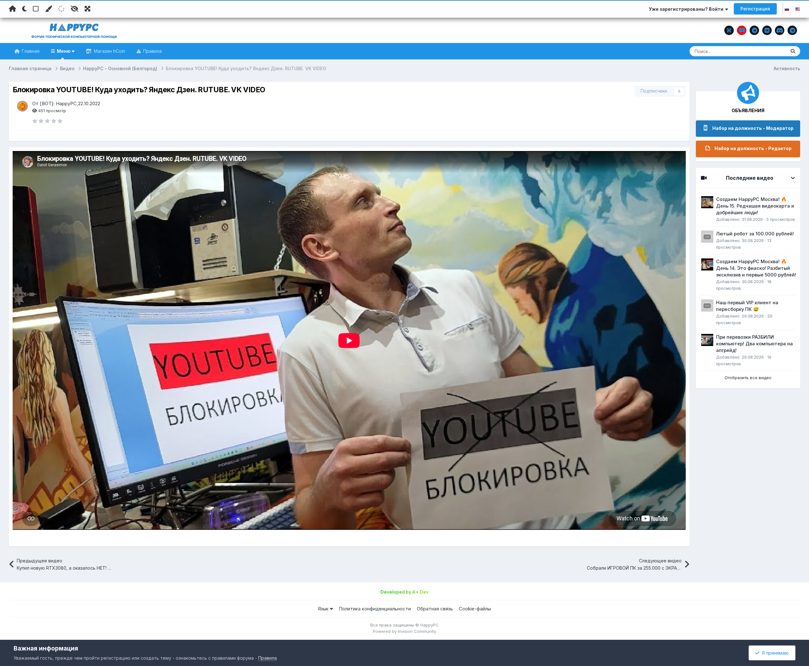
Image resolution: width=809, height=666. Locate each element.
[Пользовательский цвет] (48, 9)
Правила (152, 51)
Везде (771, 51)
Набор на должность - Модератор (753, 128)
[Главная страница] (12, 9)
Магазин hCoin (109, 51)
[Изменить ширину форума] (87, 9)
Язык (324, 609)
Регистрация (755, 8)
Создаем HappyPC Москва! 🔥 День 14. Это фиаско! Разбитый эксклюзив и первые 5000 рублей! (756, 268)
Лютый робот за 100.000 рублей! (755, 234)
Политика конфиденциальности (375, 609)
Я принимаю (774, 653)
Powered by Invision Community (404, 631)
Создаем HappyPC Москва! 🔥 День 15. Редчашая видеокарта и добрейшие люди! (755, 206)
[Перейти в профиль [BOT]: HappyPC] (22, 106)
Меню (64, 51)
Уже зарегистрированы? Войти (687, 9)
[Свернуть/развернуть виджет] (793, 178)
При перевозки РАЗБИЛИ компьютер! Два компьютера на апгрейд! (754, 343)
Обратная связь (435, 609)
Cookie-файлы (475, 609)
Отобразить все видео (748, 377)
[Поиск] (793, 51)
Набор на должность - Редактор (753, 148)
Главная (30, 51)
